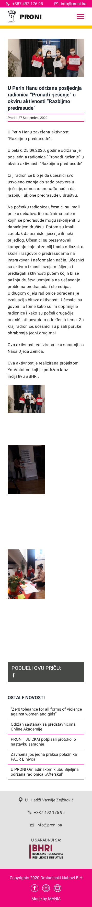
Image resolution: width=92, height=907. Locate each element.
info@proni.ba (73, 3)
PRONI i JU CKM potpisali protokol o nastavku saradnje (43, 742)
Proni (11, 118)
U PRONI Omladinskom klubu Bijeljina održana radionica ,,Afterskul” (45, 772)
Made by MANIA (46, 898)
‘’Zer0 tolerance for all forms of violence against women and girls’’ (46, 711)
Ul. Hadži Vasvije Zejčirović (49, 800)
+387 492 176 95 (27, 3)
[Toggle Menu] (80, 16)
